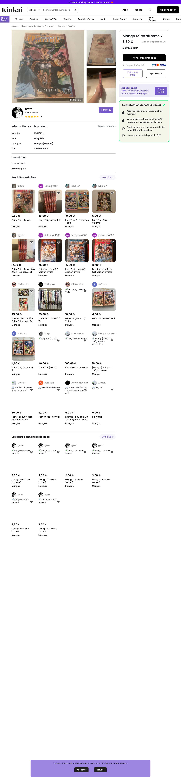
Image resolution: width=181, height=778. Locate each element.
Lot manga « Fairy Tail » (75, 320)
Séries (166, 19)
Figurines (34, 19)
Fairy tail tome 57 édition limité (48, 270)
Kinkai (12, 10)
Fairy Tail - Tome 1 (21, 220)
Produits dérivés (86, 19)
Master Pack (4, 19)
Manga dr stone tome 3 (74, 481)
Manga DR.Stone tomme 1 (21, 481)
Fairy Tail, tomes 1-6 (49, 220)
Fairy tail (97, 416)
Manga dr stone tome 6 (47, 530)
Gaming (67, 19)
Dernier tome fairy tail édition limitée (102, 270)
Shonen (61, 26)
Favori (158, 73)
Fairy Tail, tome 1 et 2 (103, 318)
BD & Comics (152, 19)
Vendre (138, 9)
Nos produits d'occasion (32, 26)
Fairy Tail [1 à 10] (47, 367)
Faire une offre (132, 73)
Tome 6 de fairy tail (49, 416)
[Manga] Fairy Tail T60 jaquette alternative (102, 369)
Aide (125, 9)
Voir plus (107, 177)
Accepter (81, 769)
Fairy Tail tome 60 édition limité (75, 270)
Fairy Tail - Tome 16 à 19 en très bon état (23, 270)
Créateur (137, 19)
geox (28, 108)
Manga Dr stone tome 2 (47, 481)
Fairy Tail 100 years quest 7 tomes (22, 418)
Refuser (100, 769)
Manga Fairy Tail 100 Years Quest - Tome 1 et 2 (77, 418)
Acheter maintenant (144, 57)
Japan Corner (119, 19)
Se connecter (168, 9)
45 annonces (31, 112)
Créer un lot (161, 91)
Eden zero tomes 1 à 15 (49, 320)
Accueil (15, 26)
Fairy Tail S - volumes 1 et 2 (77, 221)
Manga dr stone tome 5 (20, 530)
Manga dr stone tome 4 (101, 481)
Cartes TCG (51, 19)
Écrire (104, 109)
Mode (103, 19)
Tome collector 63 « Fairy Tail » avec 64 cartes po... (22, 320)
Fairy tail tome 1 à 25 (76, 367)
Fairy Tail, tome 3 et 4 (22, 369)
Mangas (19, 19)
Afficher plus (19, 168)
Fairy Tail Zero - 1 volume (101, 221)
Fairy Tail (72, 26)
